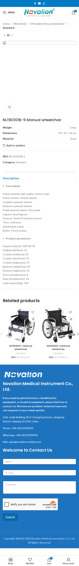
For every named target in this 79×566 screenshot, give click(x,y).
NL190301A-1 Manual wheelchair (20, 347)
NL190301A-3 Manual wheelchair (58, 347)
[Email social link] (39, 3)
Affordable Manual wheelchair (47, 23)
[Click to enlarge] (10, 107)
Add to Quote (33, 319)
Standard (8, 27)
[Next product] (12, 35)
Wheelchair (19, 23)
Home (6, 23)
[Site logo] (39, 12)
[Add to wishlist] (32, 312)
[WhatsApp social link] (44, 3)
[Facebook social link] (35, 3)
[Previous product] (4, 35)
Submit (10, 517)
